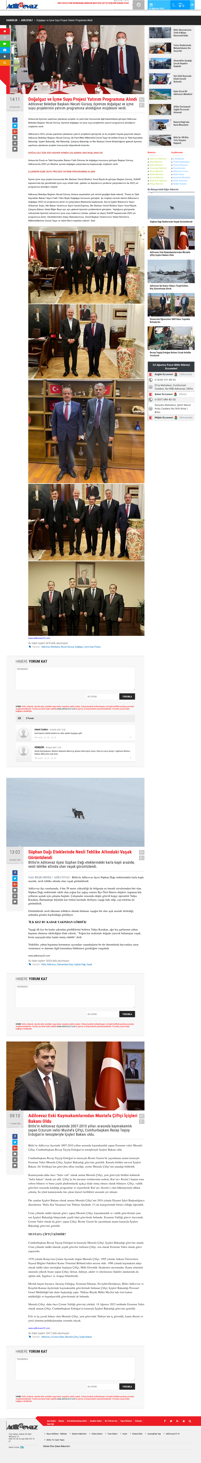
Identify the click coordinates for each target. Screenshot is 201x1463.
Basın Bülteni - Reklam (57, 1434)
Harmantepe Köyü (65, 964)
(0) (48, 737)
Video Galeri (97, 1434)
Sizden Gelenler (180, 184)
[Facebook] (14, 120)
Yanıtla (40, 737)
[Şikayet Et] (130, 737)
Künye (61, 1421)
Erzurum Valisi (57, 1336)
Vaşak (89, 964)
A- (141, 105)
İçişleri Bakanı (85, 1336)
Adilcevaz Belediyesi (50, 646)
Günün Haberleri (79, 1434)
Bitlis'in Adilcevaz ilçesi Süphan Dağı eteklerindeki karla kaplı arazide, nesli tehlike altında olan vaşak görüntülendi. (81, 864)
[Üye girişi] (183, 1421)
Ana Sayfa (51, 1421)
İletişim (138, 1421)
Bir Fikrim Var (111, 1421)
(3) (48, 758)
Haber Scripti (14, 1447)
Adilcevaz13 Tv (173, 1434)
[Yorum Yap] (14, 149)
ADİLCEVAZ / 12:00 (96, 4)
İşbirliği (50, 1424)
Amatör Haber (96, 1421)
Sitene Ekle (137, 1434)
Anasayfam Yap (154, 1434)
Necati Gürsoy (67, 646)
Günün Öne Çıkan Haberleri (56, 1446)
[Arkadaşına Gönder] (14, 137)
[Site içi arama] (190, 1421)
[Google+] (14, 131)
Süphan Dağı (79, 964)
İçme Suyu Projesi (92, 646)
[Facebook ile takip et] (165, 1421)
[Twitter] (14, 125)
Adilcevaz (51, 964)
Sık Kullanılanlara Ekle (77, 1421)
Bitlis (43, 964)
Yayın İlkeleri (126, 1421)
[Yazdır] (14, 143)
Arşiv (124, 1434)
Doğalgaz (79, 646)
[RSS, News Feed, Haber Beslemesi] (177, 1421)
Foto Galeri (112, 1434)
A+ (141, 99)
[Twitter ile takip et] (171, 1421)
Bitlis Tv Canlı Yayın (55, 1440)
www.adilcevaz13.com (39, 638)
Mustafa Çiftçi (71, 1336)
